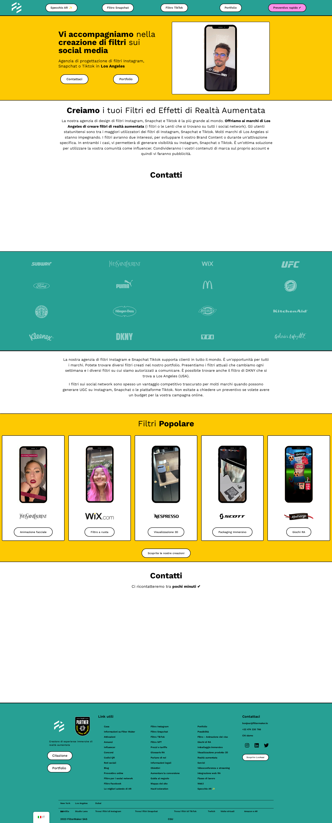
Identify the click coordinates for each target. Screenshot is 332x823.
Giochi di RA (204, 742)
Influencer (109, 747)
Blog (106, 768)
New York (65, 803)
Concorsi (108, 752)
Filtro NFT (156, 742)
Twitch (211, 811)
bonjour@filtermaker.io (255, 723)
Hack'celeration (159, 788)
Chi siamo (247, 735)
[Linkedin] (256, 745)
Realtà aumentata (207, 757)
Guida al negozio (160, 778)
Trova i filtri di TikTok (185, 811)
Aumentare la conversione (165, 773)
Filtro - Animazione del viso (213, 737)
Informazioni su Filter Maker (119, 731)
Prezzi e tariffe (159, 747)
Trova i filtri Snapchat (146, 811)
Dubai (98, 803)
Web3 (201, 783)
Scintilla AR (64, 811)
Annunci (108, 742)
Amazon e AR (250, 811)
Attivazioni (109, 737)
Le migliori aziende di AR (117, 788)
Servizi (201, 762)
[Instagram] (247, 745)
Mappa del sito (159, 783)
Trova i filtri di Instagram (108, 811)
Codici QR (109, 757)
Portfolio (202, 726)
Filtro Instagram (159, 726)
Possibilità (203, 731)
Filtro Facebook (112, 783)
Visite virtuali (227, 811)
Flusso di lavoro (206, 778)
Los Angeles (81, 803)
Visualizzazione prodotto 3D (213, 752)
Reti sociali (110, 762)
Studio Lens (81, 811)
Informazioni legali (161, 762)
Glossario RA (158, 752)
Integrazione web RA (209, 773)
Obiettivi (155, 768)
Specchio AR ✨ (206, 788)
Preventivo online (113, 773)
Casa (106, 726)
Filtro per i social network (118, 778)
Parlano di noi (158, 757)
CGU (170, 819)
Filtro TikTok (158, 737)
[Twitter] (266, 745)
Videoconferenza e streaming (214, 768)
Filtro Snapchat (159, 731)
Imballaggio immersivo (210, 747)
